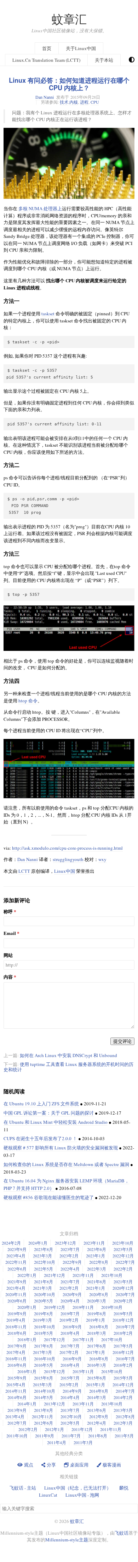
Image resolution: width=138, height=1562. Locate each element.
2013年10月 (111, 1403)
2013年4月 (14, 1416)
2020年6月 (17, 1301)
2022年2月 (123, 1269)
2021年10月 (111, 1275)
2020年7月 (125, 1294)
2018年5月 (43, 1333)
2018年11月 (16, 1326)
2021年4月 (15, 1288)
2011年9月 (44, 1435)
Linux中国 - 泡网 (82, 1495)
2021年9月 (17, 1281)
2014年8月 (98, 1391)
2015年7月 (70, 1378)
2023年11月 (94, 1243)
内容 (8, 977)
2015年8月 (43, 1378)
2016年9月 (72, 1358)
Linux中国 (64, 871)
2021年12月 (54, 1275)
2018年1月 (26, 1339)
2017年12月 (54, 1339)
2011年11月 (110, 1429)
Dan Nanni (44, 97)
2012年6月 (43, 1423)
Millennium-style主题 (66, 1539)
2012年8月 (125, 1416)
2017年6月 (96, 1346)
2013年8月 (43, 1410)
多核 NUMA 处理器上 (40, 208)
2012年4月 (96, 1423)
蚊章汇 (69, 19)
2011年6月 (97, 1435)
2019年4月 (15, 1320)
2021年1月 (95, 1288)
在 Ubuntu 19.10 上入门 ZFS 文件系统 (41, 1103)
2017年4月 (15, 1352)
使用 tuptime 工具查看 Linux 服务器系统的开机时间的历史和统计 (68, 1067)
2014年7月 (125, 1391)
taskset (47, 313)
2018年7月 (125, 1326)
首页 (46, 48)
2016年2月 (123, 1365)
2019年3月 (42, 1320)
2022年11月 (16, 1262)
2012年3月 (123, 1423)
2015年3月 (42, 1384)
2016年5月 (43, 1365)
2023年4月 (15, 1255)
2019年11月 (83, 1307)
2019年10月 (111, 1307)
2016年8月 (98, 1358)
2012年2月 (28, 1429)
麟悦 (123, 1488)
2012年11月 (42, 1416)
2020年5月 (43, 1301)
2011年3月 (83, 1442)
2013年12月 (54, 1403)
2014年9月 (72, 1391)
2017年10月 (111, 1339)
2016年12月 (123, 1352)
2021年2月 (69, 1288)
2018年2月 (123, 1333)
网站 (8, 955)
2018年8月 (98, 1326)
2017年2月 (69, 1352)
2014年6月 (17, 1397)
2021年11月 (83, 1275)
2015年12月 (54, 1371)
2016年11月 (16, 1358)
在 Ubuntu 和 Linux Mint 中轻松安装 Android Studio (56, 1122)
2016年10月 (44, 1358)
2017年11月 (83, 1339)
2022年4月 (70, 1269)
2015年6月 (96, 1378)
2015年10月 (111, 1371)
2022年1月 (26, 1275)
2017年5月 (123, 1346)
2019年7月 (70, 1313)
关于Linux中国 (81, 48)
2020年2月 (123, 1301)
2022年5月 (43, 1269)
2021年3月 (42, 1288)
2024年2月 (11, 1243)
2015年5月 (123, 1378)
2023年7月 (70, 1249)
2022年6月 (17, 1269)
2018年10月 (44, 1326)
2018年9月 (72, 1326)
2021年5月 (123, 1281)
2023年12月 (65, 1243)
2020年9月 (72, 1294)
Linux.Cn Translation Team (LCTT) (46, 60)
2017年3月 (42, 1352)
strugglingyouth (68, 859)
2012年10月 (71, 1416)
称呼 (8, 911)
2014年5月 (43, 1397)
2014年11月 (16, 1391)
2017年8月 (43, 1346)
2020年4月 (70, 1301)
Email (10, 933)
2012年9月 (98, 1416)
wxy (102, 859)
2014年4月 (70, 1397)
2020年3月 (96, 1301)
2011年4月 (56, 1442)
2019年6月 (96, 1313)
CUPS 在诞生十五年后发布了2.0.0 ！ (40, 1138)
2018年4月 (70, 1333)
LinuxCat (48, 1495)
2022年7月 (125, 1262)
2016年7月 (125, 1358)
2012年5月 (70, 1423)
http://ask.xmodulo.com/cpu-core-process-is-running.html (67, 848)
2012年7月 (17, 1423)
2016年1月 (26, 1371)
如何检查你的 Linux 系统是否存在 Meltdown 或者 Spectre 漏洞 (66, 1164)
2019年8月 (43, 1313)
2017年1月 (95, 1352)
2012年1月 (54, 1429)
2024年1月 (37, 1243)
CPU (95, 102)
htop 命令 (28, 700)
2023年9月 (17, 1249)
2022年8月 (98, 1262)
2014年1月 (26, 1403)
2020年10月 (44, 1294)
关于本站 (104, 60)
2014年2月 (123, 1397)
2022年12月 (123, 1255)
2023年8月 (43, 1249)
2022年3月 (96, 1269)
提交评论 (122, 1041)
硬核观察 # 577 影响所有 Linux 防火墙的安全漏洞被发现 (61, 1147)
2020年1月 (26, 1307)
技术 (64, 102)
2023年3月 (42, 1255)
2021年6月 (96, 1281)
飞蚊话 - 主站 (23, 1488)
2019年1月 (95, 1320)
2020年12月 (123, 1288)
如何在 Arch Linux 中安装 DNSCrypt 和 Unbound (68, 1055)
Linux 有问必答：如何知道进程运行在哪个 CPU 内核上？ (69, 84)
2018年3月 (96, 1333)
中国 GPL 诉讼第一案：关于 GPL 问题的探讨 (49, 1113)
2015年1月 (95, 1384)
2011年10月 (17, 1435)
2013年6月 (96, 1410)
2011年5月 (124, 1435)
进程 (84, 102)
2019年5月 (123, 1313)
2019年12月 (54, 1307)
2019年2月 (69, 1320)
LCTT (24, 871)
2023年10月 (122, 1243)
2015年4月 (15, 1384)
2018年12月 (123, 1320)
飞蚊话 (121, 1533)
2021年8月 (43, 1281)
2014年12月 (123, 1384)
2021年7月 (70, 1281)
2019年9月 (17, 1313)
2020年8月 (98, 1294)
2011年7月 (71, 1435)
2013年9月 (17, 1410)
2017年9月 (17, 1346)
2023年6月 (96, 1249)
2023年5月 (123, 1249)
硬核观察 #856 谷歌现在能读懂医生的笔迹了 (49, 1197)
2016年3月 (96, 1365)
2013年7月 (70, 1410)
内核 (73, 102)
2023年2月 (69, 1255)
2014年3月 (96, 1397)
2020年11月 (16, 1294)
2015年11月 (83, 1371)
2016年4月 (70, 1365)
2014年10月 (44, 1391)
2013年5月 (123, 1410)
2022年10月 (44, 1262)
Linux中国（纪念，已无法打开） (77, 1488)
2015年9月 (17, 1378)
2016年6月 (17, 1365)
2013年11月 (83, 1403)
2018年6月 (17, 1333)
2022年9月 (72, 1262)
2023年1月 (95, 1255)
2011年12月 (82, 1429)
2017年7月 (70, 1346)
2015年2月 (69, 1384)
